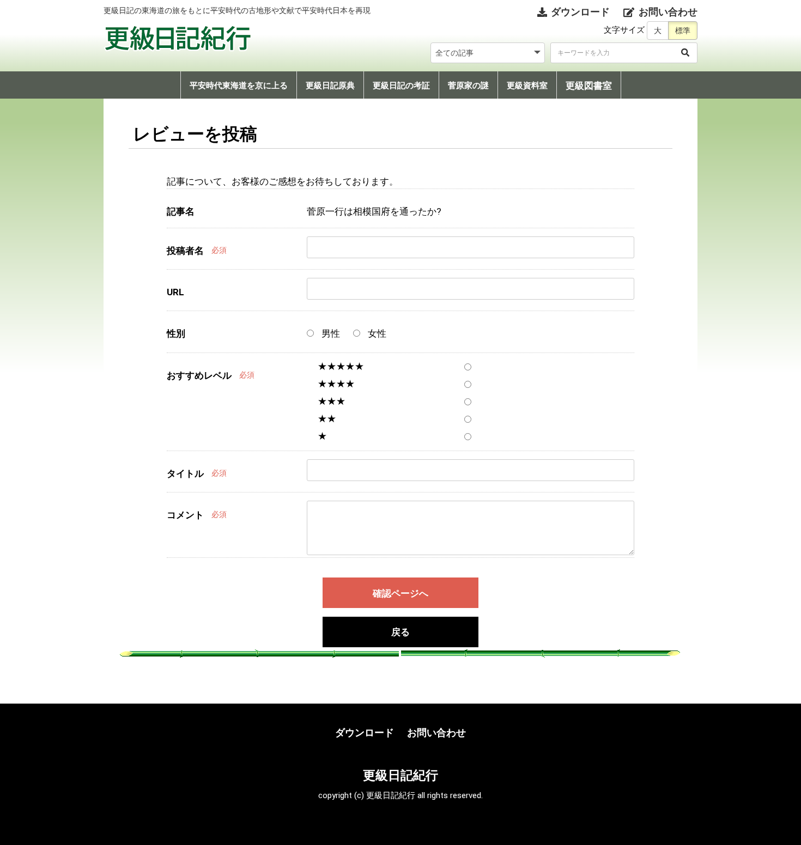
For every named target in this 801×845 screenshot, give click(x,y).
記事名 (181, 211)
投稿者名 (185, 250)
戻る (400, 632)
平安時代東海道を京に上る (239, 85)
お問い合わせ (436, 732)
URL (175, 292)
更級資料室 (527, 85)
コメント (185, 514)
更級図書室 (589, 85)
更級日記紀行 (400, 775)
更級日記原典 (330, 85)
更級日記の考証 (401, 85)
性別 (176, 333)
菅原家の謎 (468, 85)
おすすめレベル (199, 375)
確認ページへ (400, 593)
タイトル (185, 473)
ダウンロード (364, 732)
